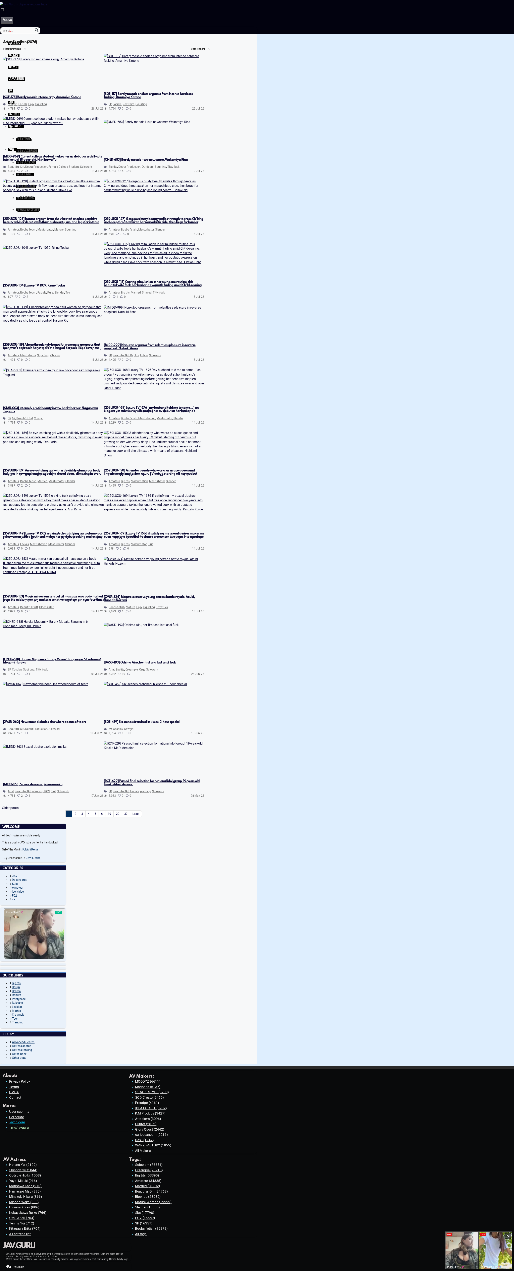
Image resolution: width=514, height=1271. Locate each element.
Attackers (148, 1119)
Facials (22, 104)
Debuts (16, 995)
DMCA (14, 1092)
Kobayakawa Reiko (27, 1213)
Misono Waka (24, 1202)
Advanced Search (23, 1042)
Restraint (128, 104)
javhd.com (17, 1122)
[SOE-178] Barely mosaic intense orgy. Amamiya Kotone (42, 97)
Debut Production (36, 166)
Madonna (147, 1087)
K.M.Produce (150, 1113)
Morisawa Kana (25, 1186)
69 (13, 418)
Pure (50, 292)
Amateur (13, 229)
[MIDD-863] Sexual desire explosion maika (32, 784)
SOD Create (149, 1097)
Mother (16, 1010)
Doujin (16, 987)
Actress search (21, 1045)
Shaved (147, 292)
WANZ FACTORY (153, 1145)
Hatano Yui (23, 1165)
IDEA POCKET (151, 1108)
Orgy (31, 104)
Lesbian (17, 1006)
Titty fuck (173, 166)
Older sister (46, 607)
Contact (15, 1097)
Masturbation (146, 418)
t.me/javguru (19, 1128)
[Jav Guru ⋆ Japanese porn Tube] (23, 4)
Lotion (144, 355)
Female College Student (64, 166)
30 (125, 813)
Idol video (18, 891)
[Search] (37, 30)
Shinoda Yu (23, 1170)
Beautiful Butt (29, 607)
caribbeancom (151, 1135)
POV (47, 791)
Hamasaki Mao (25, 1191)
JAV (14, 876)
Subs (15, 883)
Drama (16, 991)
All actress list (20, 1234)
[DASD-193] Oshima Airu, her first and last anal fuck (140, 662)
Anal (111, 669)
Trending (17, 1022)
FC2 (14, 895)
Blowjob (148, 1197)
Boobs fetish (28, 229)
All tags (141, 1234)
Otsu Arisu (21, 1218)
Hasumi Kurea (24, 1207)
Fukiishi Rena (30, 849)
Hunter (145, 1124)
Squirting (41, 104)
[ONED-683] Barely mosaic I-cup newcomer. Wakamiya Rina (146, 160)
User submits (19, 1111)
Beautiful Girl (16, 166)
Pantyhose (19, 999)
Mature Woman (153, 1202)
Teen (15, 1018)
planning (37, 791)
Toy (67, 292)
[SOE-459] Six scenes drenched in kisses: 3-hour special (141, 722)
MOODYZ (147, 1081)
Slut (150, 544)
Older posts (10, 808)
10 (109, 813)
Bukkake (17, 1002)
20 (117, 813)
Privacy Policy (19, 1081)
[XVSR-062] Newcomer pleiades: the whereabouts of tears (44, 722)
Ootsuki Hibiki (25, 1175)
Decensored (19, 879)
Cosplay (17, 669)
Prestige (147, 1103)
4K (13, 899)
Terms (14, 1087)
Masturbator (45, 229)
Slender (160, 229)
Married (136, 292)
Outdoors (148, 166)
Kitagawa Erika (25, 1228)
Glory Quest (149, 1129)
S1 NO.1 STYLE (152, 1092)
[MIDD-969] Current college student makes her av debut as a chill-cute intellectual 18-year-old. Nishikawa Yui (52, 158)
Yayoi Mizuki (23, 1181)
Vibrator (55, 355)
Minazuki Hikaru (25, 1197)
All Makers (143, 1151)
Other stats (19, 1057)
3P (110, 104)
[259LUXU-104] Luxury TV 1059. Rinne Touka (34, 285)
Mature (59, 229)
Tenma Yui (21, 1223)
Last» (136, 813)
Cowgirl (12, 104)
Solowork (86, 166)
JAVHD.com (33, 858)
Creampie (131, 669)
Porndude (16, 1117)
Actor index (19, 1054)
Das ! (144, 1140)
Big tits (113, 166)
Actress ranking (22, 1050)
